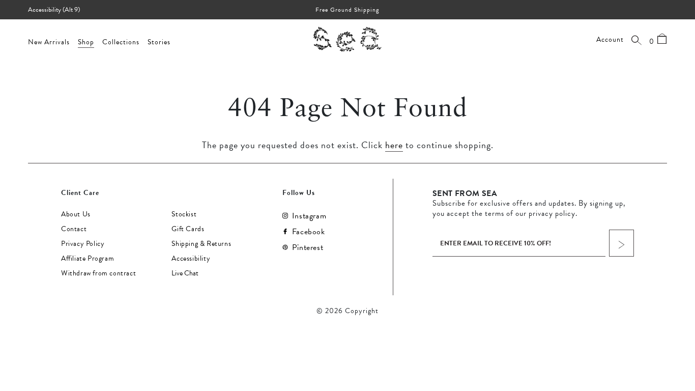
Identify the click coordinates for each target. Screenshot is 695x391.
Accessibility (190, 258)
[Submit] (621, 243)
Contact (73, 229)
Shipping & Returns (201, 243)
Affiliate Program (87, 258)
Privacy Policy (82, 243)
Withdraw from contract (98, 273)
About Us (76, 214)
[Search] (636, 40)
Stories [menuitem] (159, 42)
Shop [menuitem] (86, 42)
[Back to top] (678, 321)
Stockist (183, 214)
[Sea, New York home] (347, 39)
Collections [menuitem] (120, 42)
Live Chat (184, 273)
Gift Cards (187, 229)
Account (610, 39)
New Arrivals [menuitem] (49, 42)
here (394, 145)
